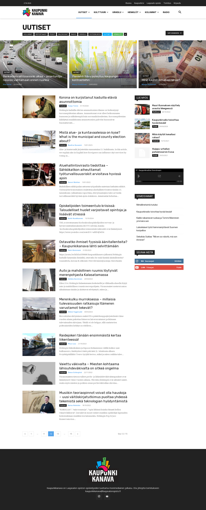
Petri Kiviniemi (74, 250)
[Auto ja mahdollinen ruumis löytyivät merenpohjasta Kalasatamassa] (38, 280)
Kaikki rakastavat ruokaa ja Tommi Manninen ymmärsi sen (157, 219)
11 (44, 434)
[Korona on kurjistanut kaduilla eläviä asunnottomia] (38, 106)
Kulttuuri (156, 112)
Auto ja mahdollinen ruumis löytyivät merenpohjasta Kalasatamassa (88, 273)
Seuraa (177, 261)
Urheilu (82, 34)
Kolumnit (28, 34)
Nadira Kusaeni (75, 145)
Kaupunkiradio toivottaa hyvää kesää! (154, 212)
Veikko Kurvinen (75, 279)
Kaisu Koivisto (74, 405)
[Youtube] (107, 497)
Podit (52, 34)
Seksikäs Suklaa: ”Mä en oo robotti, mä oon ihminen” (156, 238)
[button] (180, 12)
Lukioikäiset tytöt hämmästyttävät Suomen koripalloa (157, 229)
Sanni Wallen (74, 182)
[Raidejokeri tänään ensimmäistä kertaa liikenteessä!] (38, 344)
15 (71, 434)
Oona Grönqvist (75, 372)
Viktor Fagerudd (75, 312)
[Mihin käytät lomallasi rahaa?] (172, 64)
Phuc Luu (72, 344)
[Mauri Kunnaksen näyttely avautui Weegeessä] (142, 109)
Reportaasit (41, 34)
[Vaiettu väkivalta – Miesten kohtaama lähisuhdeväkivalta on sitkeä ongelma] (38, 373)
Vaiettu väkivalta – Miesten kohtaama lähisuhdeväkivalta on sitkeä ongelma (89, 366)
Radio (73, 34)
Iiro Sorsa (7, 84)
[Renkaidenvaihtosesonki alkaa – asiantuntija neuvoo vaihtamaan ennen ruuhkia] (33, 64)
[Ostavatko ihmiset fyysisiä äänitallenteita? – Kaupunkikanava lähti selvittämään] (38, 251)
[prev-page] (25, 433)
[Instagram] (99, 497)
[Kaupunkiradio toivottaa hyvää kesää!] (142, 124)
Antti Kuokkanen (75, 218)
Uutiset (107, 34)
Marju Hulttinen (79, 84)
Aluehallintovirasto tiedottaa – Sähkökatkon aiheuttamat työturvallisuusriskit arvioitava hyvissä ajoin (90, 171)
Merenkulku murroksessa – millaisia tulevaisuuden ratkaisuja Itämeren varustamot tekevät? (87, 303)
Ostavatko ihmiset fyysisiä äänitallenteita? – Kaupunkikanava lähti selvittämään (93, 244)
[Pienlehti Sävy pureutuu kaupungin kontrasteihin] (103, 64)
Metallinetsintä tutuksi (147, 205)
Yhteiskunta (95, 34)
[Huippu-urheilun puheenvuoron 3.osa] (142, 153)
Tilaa (178, 267)
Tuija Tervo (73, 106)
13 (58, 434)
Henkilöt (118, 34)
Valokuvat (63, 34)
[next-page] (77, 433)
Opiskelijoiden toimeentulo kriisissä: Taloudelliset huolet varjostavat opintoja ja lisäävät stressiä (93, 210)
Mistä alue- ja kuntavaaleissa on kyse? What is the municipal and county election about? (92, 136)
